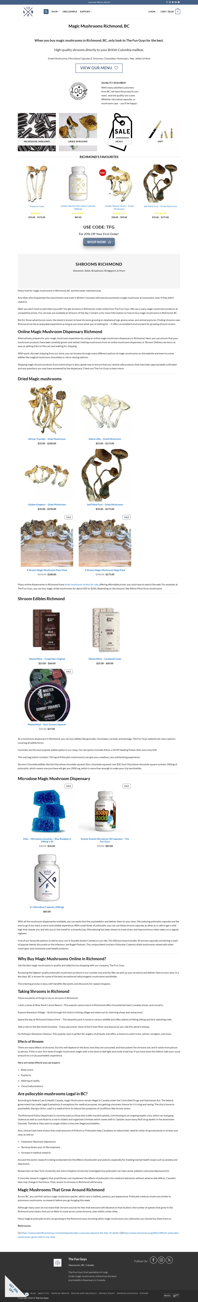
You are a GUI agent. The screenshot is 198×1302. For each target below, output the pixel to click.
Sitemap (144, 1293)
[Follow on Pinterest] (179, 2)
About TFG (43, 1293)
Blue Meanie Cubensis (56, 206)
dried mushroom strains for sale (81, 584)
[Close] (26, 1295)
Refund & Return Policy (84, 1293)
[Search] (46, 11)
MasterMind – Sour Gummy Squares (138, 206)
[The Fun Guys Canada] (57, 1263)
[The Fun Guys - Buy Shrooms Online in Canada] (28, 11)
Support (85, 11)
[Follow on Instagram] (170, 2)
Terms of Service (60, 1293)
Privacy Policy (107, 1293)
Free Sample (70, 11)
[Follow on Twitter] (173, 2)
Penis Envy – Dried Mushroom (97, 206)
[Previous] (18, 194)
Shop (55, 11)
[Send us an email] (176, 2)
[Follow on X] (169, 1260)
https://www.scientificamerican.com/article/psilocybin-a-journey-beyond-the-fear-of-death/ (70, 1232)
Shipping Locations (127, 1293)
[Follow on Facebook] (167, 2)
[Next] (179, 194)
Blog (33, 1293)
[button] (151, 11)
